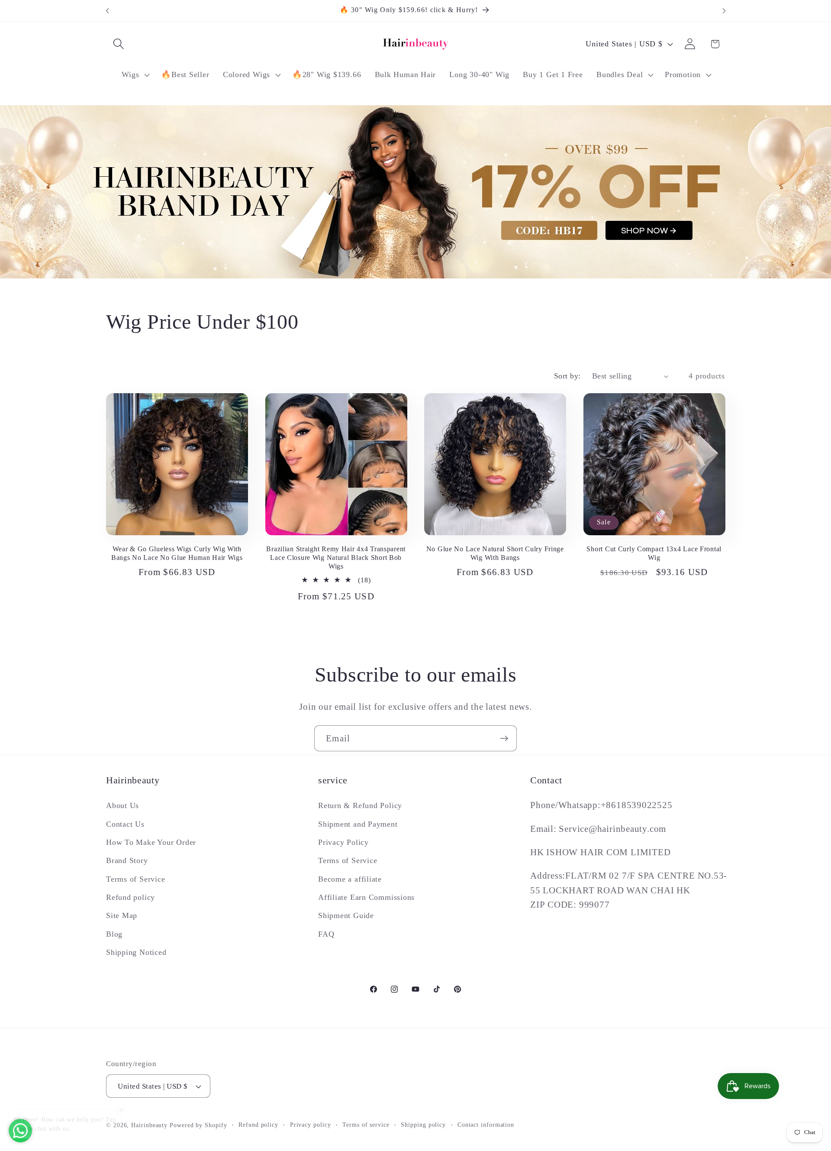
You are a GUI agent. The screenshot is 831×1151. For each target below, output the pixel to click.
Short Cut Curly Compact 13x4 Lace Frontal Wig (653, 553)
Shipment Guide (346, 915)
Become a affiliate (350, 879)
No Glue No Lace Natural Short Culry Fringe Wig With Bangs (495, 553)
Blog (114, 934)
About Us (122, 805)
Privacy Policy (343, 842)
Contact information (485, 1124)
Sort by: (567, 376)
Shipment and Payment (358, 824)
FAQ (326, 934)
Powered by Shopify (198, 1125)
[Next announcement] (724, 10)
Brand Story (127, 860)
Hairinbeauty (149, 1125)
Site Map (121, 915)
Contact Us (125, 824)
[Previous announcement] (107, 10)
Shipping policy (423, 1124)
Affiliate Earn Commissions (366, 897)
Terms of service (366, 1124)
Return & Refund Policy (360, 805)
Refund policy (130, 897)
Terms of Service (135, 879)
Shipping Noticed (136, 952)
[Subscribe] (504, 738)
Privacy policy (310, 1124)
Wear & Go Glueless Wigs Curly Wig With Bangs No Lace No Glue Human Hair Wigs (177, 553)
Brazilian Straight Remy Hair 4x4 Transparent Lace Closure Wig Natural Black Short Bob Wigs (336, 557)
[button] (118, 44)
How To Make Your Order (151, 842)
